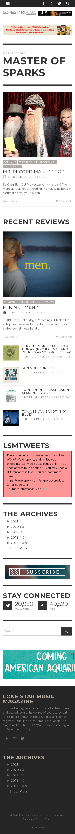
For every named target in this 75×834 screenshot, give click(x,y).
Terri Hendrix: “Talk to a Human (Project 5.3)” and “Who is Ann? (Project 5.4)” (46, 349)
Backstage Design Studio (37, 819)
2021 (14, 521)
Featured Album (29, 302)
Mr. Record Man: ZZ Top (34, 171)
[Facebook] (43, 3)
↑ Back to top (37, 827)
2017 (14, 543)
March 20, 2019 (55, 419)
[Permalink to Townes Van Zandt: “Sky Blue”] (11, 418)
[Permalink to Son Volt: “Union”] (11, 374)
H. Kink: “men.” (20, 307)
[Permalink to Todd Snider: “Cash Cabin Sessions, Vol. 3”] (11, 396)
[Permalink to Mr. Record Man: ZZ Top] (37, 126)
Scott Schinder (33, 372)
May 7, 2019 (53, 372)
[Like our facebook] (42, 605)
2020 (15, 527)
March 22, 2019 (61, 397)
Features (25, 162)
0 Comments (65, 201)
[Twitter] (59, 3)
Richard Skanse (19, 312)
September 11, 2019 (58, 356)
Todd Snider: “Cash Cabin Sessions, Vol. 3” (45, 391)
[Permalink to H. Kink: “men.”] (37, 265)
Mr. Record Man (45, 162)
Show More (19, 548)
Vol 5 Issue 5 (13, 166)
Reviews (49, 302)
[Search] (8, 3)
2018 (15, 537)
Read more (9, 201)
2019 (14, 532)
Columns (10, 162)
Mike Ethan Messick (36, 397)
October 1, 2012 (34, 177)
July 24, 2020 (40, 312)
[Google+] (51, 3)
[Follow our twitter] (7, 605)
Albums (9, 302)
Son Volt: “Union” (38, 368)
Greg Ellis (15, 177)
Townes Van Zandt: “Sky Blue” (44, 413)
